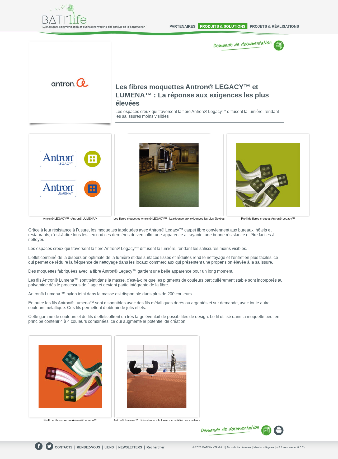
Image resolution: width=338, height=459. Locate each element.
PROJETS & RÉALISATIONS (274, 26)
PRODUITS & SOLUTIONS (222, 26)
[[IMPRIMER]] (279, 434)
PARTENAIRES (182, 26)
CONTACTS (63, 447)
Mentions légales (263, 447)
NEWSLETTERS (130, 447)
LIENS (109, 447)
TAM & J (219, 447)
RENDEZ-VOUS (88, 447)
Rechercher (156, 447)
